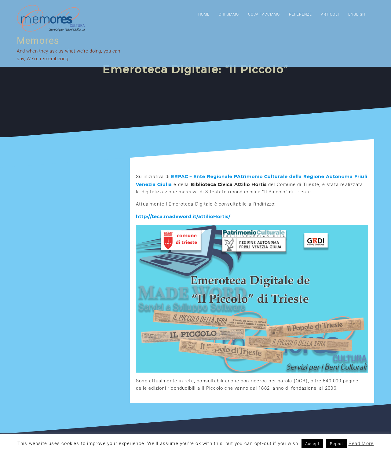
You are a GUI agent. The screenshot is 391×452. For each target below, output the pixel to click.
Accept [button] (312, 443)
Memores (38, 40)
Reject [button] (336, 443)
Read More (361, 443)
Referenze (300, 14)
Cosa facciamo (264, 14)
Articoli (330, 14)
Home (204, 14)
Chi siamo (229, 14)
